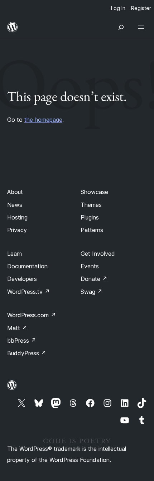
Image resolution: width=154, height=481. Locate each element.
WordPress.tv (28, 291)
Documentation (27, 266)
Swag (91, 291)
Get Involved (98, 253)
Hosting (17, 217)
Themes (91, 204)
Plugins (90, 217)
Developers (22, 278)
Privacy (17, 229)
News (14, 204)
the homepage (43, 119)
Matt (17, 328)
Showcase (94, 191)
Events (90, 266)
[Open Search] (121, 27)
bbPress (21, 340)
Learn (14, 253)
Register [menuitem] (141, 8)
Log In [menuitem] (118, 8)
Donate (94, 278)
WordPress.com (31, 315)
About (15, 191)
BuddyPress (26, 353)
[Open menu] (142, 27)
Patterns (92, 229)
